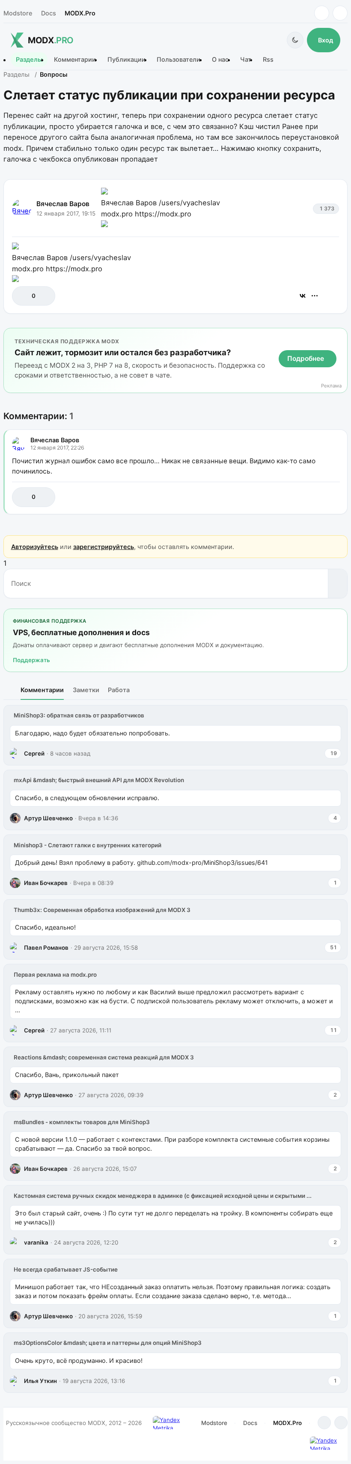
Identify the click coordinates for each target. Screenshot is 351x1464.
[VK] (340, 13)
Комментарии (75, 59)
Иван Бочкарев (46, 882)
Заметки (86, 689)
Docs (48, 13)
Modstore (17, 13)
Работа (119, 689)
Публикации (126, 59)
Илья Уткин (40, 1380)
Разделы (29, 59)
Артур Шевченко (48, 818)
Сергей (34, 753)
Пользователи (178, 59)
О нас (220, 59)
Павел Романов (46, 947)
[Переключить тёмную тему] (295, 40)
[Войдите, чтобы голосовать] (23, 296)
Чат (245, 59)
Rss (268, 59)
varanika (36, 1242)
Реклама (331, 386)
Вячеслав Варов (62, 204)
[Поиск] (337, 583)
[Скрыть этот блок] (339, 336)
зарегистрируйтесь (103, 546)
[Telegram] (321, 13)
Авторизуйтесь (34, 546)
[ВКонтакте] (302, 296)
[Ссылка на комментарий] (312, 497)
